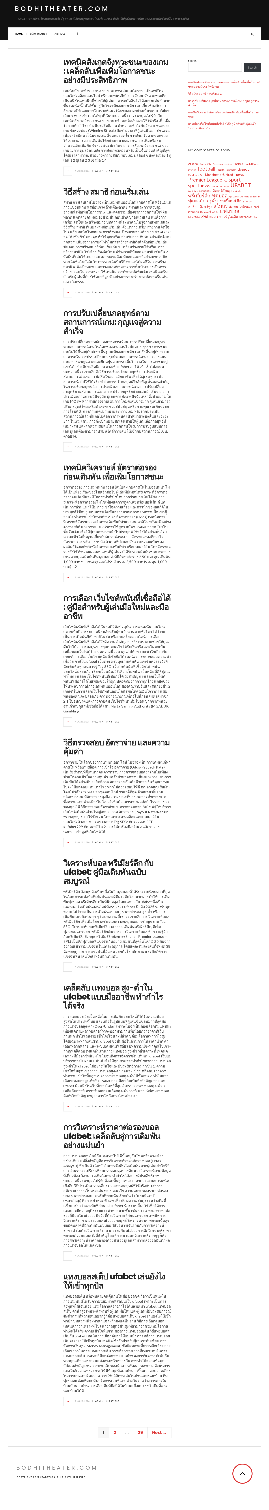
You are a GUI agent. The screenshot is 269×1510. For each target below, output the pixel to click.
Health (221, 169)
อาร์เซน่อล (246, 206)
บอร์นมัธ (237, 191)
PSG (225, 181)
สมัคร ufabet (38, 34)
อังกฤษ (233, 206)
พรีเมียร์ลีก (199, 195)
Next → (159, 1432)
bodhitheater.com (62, 8)
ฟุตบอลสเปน (236, 196)
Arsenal (193, 164)
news (239, 174)
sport (235, 179)
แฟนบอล (229, 211)
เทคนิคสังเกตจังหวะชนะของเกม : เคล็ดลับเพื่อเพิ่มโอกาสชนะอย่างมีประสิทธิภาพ (115, 71)
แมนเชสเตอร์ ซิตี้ (198, 216)
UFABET (241, 185)
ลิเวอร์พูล (206, 206)
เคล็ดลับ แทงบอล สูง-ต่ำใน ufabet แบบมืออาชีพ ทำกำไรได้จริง (113, 996)
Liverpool (244, 169)
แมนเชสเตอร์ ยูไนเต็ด (223, 216)
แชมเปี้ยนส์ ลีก (211, 212)
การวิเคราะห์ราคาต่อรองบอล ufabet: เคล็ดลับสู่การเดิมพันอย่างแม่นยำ (111, 1136)
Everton (192, 170)
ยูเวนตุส (247, 201)
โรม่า (256, 217)
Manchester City (195, 175)
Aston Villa (206, 164)
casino (228, 163)
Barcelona (218, 164)
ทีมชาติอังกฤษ (222, 191)
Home (19, 34)
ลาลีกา (193, 206)
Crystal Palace (251, 164)
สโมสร (221, 206)
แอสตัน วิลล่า (246, 217)
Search (192, 60)
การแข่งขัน (205, 191)
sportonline (217, 186)
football (206, 168)
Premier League (205, 180)
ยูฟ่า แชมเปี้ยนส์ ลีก (225, 201)
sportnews (199, 185)
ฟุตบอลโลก (198, 201)
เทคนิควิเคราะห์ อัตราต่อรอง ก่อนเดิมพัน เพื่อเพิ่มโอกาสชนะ (113, 472)
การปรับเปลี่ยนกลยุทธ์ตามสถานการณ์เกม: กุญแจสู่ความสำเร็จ (112, 322)
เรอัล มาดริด (195, 211)
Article (60, 34)
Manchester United (219, 175)
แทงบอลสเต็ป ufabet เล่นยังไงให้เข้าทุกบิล (114, 1281)
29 (140, 1432)
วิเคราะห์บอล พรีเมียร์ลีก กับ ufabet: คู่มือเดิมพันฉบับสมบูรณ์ (108, 872)
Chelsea (238, 163)
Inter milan (231, 170)
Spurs (226, 186)
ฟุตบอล (220, 195)
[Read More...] (67, 171)
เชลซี (256, 206)
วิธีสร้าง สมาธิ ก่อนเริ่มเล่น (105, 191)
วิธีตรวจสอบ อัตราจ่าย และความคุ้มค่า (116, 747)
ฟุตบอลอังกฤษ (252, 196)
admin (99, 171)
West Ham (193, 191)
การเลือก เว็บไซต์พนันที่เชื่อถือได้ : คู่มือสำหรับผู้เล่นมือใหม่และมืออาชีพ (117, 607)
